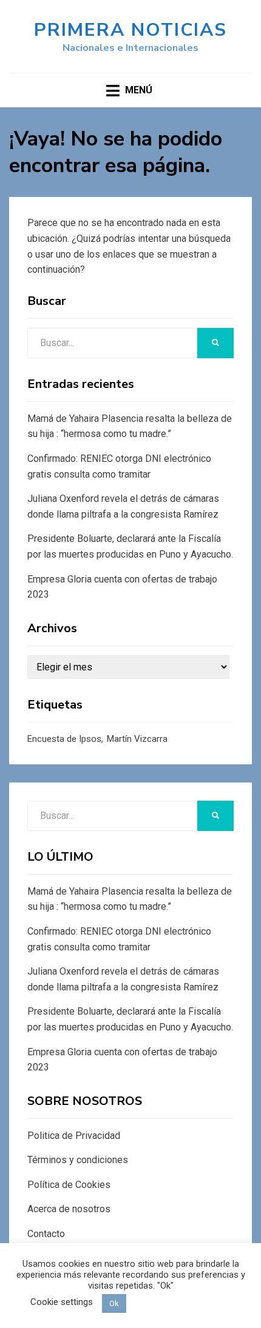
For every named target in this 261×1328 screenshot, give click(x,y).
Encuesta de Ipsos (64, 738)
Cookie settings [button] (61, 1301)
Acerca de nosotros (68, 1209)
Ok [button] (114, 1303)
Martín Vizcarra (137, 738)
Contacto (46, 1234)
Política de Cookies (68, 1184)
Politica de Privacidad (73, 1135)
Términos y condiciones (77, 1160)
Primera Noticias (130, 30)
